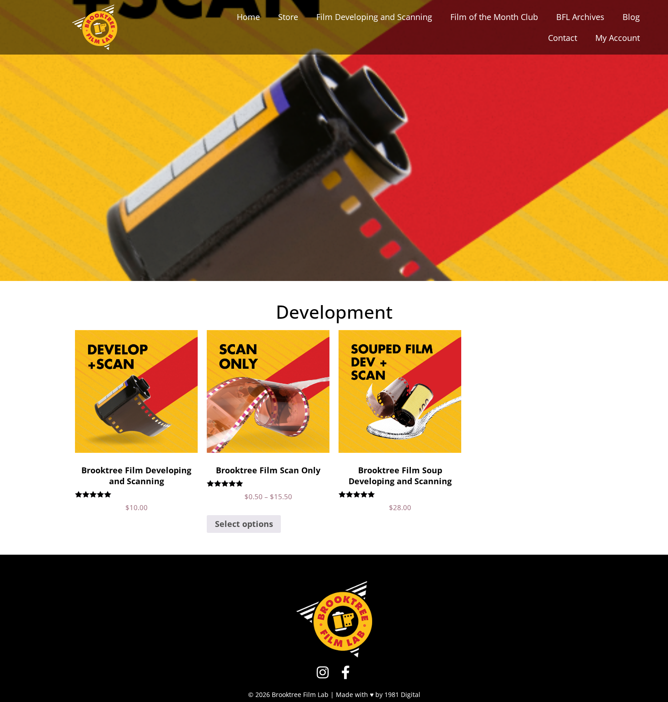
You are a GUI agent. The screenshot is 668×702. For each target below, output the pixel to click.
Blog (631, 16)
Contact (562, 37)
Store (288, 16)
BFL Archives (580, 16)
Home (248, 16)
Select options (244, 523)
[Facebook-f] (345, 672)
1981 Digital (402, 694)
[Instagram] (322, 672)
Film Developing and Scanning (374, 16)
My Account (617, 37)
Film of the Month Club (494, 16)
